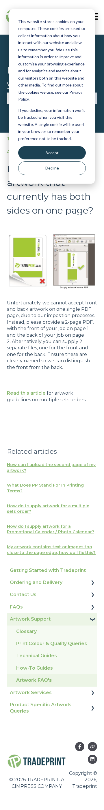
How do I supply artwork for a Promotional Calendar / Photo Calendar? (50, 529)
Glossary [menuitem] (26, 631)
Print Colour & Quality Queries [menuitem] (51, 643)
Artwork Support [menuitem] (30, 619)
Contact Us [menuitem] (23, 594)
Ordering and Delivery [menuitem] (36, 582)
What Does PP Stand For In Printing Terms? (45, 488)
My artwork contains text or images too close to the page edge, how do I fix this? (51, 549)
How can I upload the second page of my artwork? (51, 467)
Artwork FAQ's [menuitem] (34, 680)
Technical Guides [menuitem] (36, 655)
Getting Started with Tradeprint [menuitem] (48, 570)
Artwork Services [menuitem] (31, 692)
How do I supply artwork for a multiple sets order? (48, 508)
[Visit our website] (92, 746)
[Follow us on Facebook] (79, 746)
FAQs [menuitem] (16, 607)
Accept (52, 152)
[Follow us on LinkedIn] (92, 759)
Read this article (26, 393)
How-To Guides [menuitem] (34, 668)
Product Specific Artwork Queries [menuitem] (40, 708)
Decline (52, 167)
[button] (92, 583)
